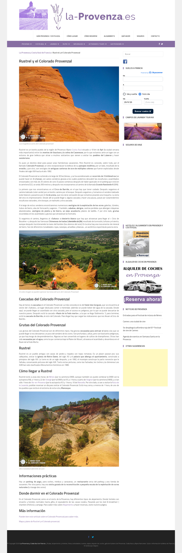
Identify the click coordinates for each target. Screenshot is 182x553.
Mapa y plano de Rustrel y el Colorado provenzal (39, 521)
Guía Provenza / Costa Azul (48, 36)
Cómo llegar (72, 36)
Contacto (155, 36)
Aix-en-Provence (38, 382)
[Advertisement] (145, 367)
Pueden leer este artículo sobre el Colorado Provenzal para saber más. (48, 516)
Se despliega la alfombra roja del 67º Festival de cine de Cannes (142, 329)
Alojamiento (109, 36)
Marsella (81, 382)
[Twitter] (161, 44)
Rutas (65, 44)
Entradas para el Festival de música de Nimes (142, 315)
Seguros (140, 36)
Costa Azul (39, 44)
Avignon (89, 379)
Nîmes (52, 376)
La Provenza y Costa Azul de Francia (35, 52)
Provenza (25, 44)
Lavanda (53, 44)
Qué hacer (126, 36)
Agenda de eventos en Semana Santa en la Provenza (141, 338)
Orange (48, 379)
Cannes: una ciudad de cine (134, 321)
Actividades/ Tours (96, 44)
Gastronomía (116, 44)
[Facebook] (159, 44)
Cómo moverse (90, 36)
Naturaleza (78, 44)
